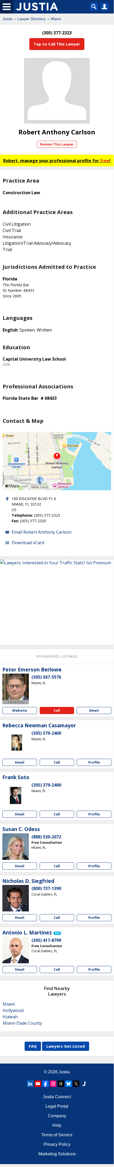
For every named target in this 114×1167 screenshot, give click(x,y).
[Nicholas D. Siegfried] (15, 898)
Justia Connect (57, 1097)
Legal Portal (56, 1106)
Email (94, 710)
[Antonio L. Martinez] (15, 950)
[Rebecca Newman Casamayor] (15, 743)
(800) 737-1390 (46, 888)
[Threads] (61, 1083)
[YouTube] (38, 1083)
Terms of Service (56, 1135)
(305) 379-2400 (46, 733)
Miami (56, 19)
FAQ (33, 1046)
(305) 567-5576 (46, 677)
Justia (7, 19)
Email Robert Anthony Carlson (41, 532)
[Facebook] (45, 1083)
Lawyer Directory (31, 19)
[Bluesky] (68, 1083)
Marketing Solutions (57, 1154)
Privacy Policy (57, 1144)
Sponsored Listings (57, 656)
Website (19, 710)
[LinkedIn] (30, 1083)
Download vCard (28, 543)
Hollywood (13, 1010)
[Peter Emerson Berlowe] (15, 687)
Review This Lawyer (57, 144)
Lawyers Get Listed (65, 1046)
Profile (94, 762)
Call (57, 710)
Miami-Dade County (22, 1023)
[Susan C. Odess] (15, 846)
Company (57, 1116)
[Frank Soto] (15, 795)
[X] (76, 1083)
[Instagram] (53, 1083)
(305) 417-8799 (46, 940)
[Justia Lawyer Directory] (84, 1083)
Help (56, 1125)
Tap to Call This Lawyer (57, 44)
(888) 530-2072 (46, 837)
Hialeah (10, 1017)
